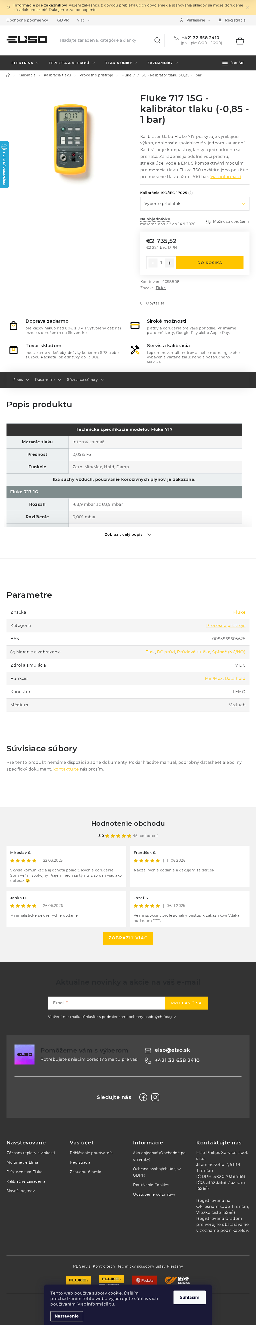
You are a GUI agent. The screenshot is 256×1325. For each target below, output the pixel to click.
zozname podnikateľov (224, 1230)
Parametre (45, 379)
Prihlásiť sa (186, 1003)
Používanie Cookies (151, 1185)
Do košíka (210, 263)
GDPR (63, 20)
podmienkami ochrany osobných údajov (139, 1017)
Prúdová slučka (193, 652)
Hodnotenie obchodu (128, 823)
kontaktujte (66, 769)
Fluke (161, 288)
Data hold (235, 678)
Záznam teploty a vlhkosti (30, 1153)
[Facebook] (143, 1097)
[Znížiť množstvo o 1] (153, 263)
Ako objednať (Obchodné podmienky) (159, 1156)
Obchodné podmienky (27, 20)
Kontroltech (104, 1266)
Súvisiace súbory (82, 379)
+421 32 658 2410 (200, 37)
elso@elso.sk (172, 1050)
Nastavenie (67, 1316)
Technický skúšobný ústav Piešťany (150, 1266)
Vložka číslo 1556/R (216, 1212)
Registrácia (235, 20)
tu (111, 1304)
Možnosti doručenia (231, 221)
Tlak (150, 652)
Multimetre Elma (22, 1162)
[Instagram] (155, 1097)
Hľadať (157, 40)
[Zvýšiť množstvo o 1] (169, 263)
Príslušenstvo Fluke (24, 1172)
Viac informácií (225, 176)
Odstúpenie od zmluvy (154, 1194)
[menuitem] (24, 62)
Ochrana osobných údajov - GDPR (158, 1172)
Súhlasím (190, 1297)
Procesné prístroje (226, 625)
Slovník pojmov (20, 1191)
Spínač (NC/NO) (229, 652)
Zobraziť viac (128, 938)
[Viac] (234, 62)
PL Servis (81, 1266)
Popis (17, 379)
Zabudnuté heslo (86, 1172)
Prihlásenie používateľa (91, 1153)
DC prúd (166, 652)
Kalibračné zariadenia (26, 1181)
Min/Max (214, 678)
